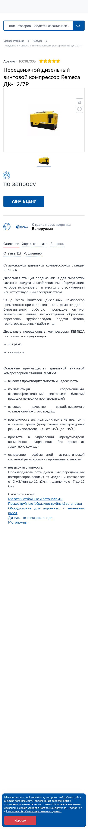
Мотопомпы (18, 522)
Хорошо (20, 820)
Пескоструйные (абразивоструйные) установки (45, 503)
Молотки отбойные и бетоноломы (35, 499)
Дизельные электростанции (30, 517)
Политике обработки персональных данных (34, 811)
